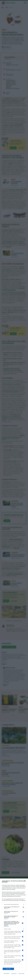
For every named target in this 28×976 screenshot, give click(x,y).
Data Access (14, 973)
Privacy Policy (21, 973)
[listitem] (14, 904)
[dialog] (14, 927)
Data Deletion (6, 973)
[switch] (23, 907)
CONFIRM (8, 968)
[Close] (25, 881)
